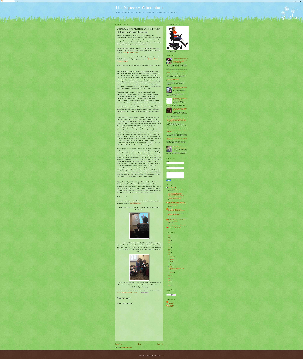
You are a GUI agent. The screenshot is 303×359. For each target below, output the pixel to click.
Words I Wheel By (172, 188)
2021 (169, 247)
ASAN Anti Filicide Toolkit (130, 52)
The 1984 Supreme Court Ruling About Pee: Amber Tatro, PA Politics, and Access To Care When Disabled (176, 120)
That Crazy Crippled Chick (174, 209)
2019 (169, 252)
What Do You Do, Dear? (173, 214)
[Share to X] (144, 292)
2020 (169, 250)
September (172, 259)
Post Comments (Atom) (126, 347)
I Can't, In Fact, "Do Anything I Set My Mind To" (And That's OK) (180, 109)
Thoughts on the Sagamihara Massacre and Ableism (175, 71)
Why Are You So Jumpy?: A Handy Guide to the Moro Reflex (177, 130)
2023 (169, 242)
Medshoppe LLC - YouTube (174, 228)
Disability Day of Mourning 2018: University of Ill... (176, 269)
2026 (169, 235)
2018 (169, 254)
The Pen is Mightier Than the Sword (176, 220)
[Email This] (141, 292)
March (171, 266)
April (171, 264)
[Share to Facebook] (146, 292)
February (172, 272)
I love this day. (171, 215)
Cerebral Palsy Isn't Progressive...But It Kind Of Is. (180, 147)
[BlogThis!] (143, 292)
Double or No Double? (173, 221)
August (171, 261)
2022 (169, 245)
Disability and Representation (175, 193)
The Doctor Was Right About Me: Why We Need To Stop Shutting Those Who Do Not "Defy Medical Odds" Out (180, 60)
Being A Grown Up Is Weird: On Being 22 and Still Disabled (180, 99)
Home (139, 344)
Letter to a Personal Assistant (172, 79)
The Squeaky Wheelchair (139, 7)
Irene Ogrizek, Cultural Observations (177, 225)
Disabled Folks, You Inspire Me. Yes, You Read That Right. (176, 139)
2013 (169, 285)
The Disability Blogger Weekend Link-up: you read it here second (177, 204)
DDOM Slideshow (135, 203)
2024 (169, 240)
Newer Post (118, 344)
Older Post (160, 344)
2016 (169, 278)
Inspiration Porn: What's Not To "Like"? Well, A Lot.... (180, 88)
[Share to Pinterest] (147, 292)
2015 (169, 280)
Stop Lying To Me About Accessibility (176, 210)
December (172, 257)
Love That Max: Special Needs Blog (176, 202)
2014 (169, 283)
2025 (169, 238)
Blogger (162, 356)
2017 (169, 275)
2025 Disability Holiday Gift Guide (175, 189)
